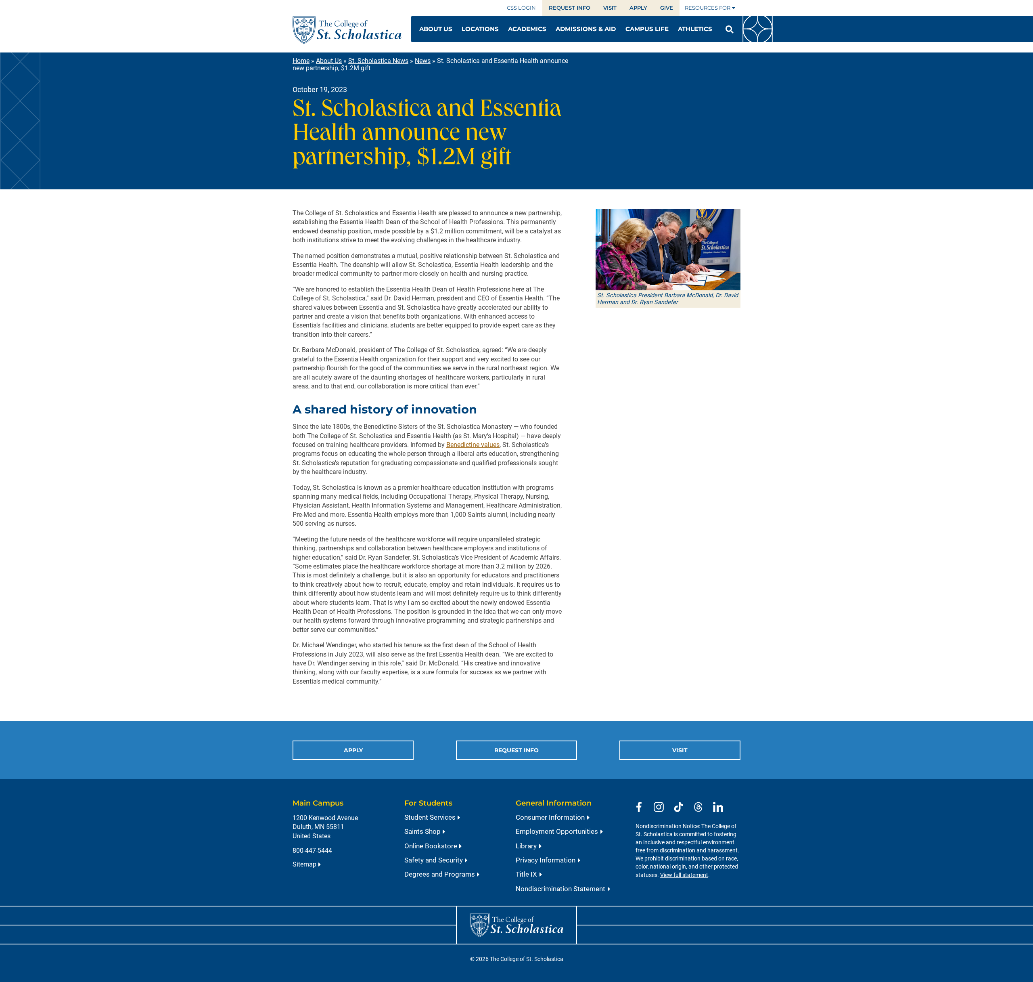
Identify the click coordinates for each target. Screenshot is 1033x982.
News (423, 61)
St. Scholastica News (378, 61)
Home (301, 61)
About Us (329, 61)
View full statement (684, 875)
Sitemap (304, 864)
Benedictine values (473, 445)
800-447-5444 (312, 850)
